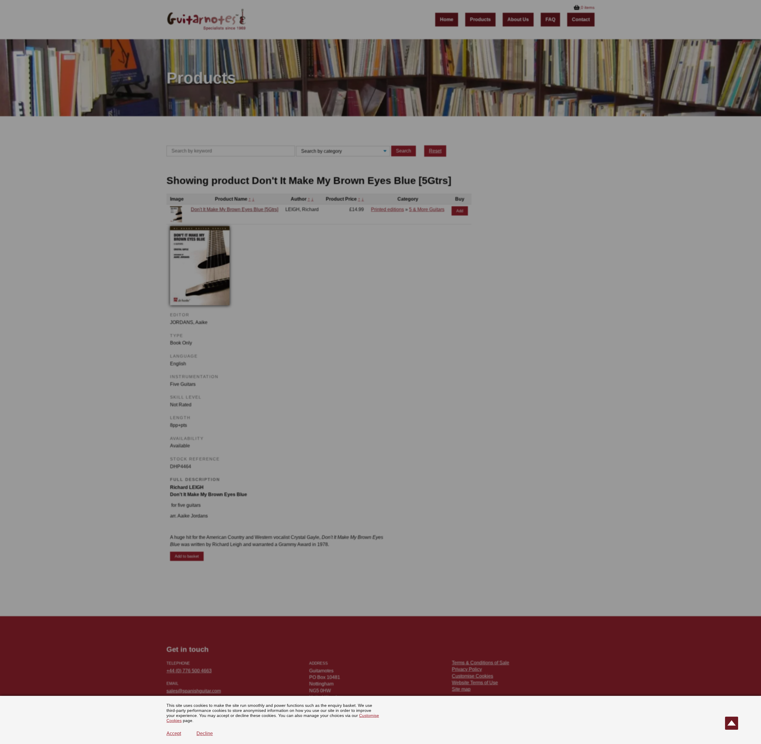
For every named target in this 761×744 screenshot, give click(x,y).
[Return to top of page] (731, 723)
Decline (204, 733)
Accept (173, 733)
